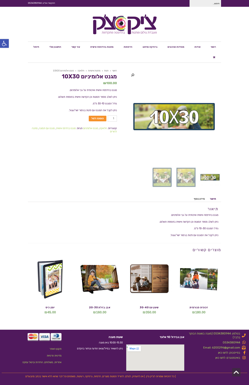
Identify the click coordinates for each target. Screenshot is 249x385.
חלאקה (103, 128)
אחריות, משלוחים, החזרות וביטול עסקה (41, 362)
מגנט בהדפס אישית (66, 128)
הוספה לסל (97, 118)
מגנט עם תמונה (47, 128)
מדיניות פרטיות (54, 355)
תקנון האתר (55, 348)
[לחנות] (214, 57)
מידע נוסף (199, 198)
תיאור (213, 198)
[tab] (213, 199)
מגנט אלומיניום (90, 128)
